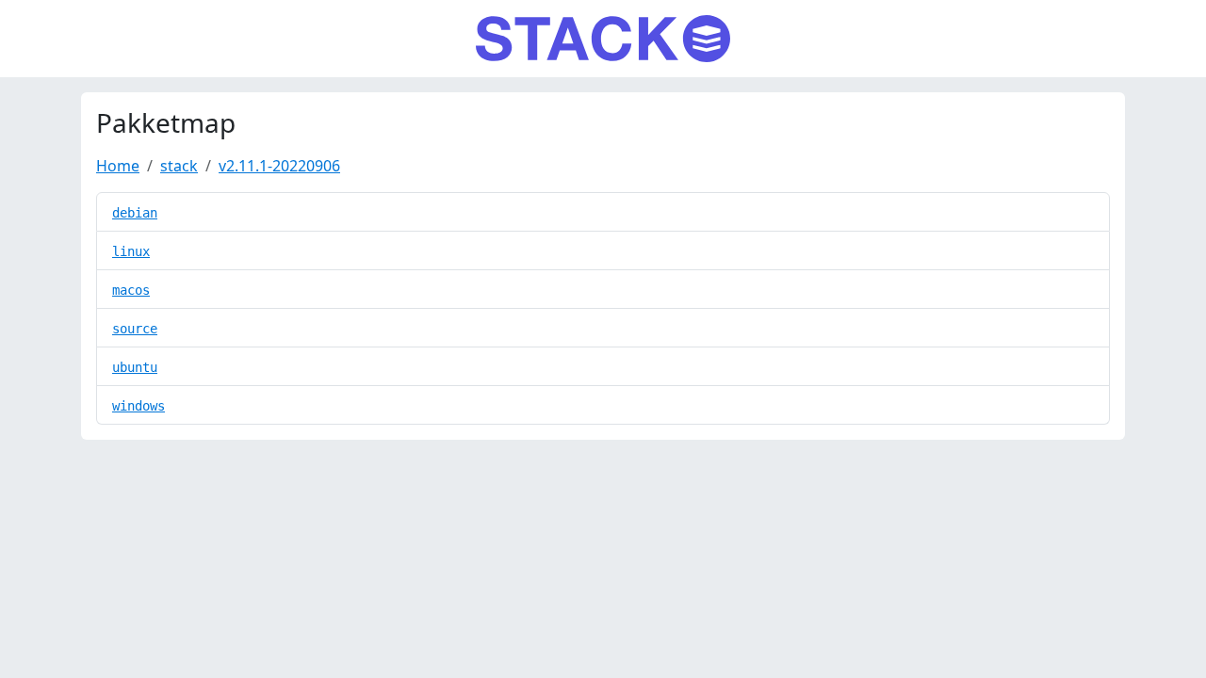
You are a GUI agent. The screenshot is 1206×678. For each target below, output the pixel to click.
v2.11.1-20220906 (279, 165)
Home (117, 165)
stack (179, 165)
